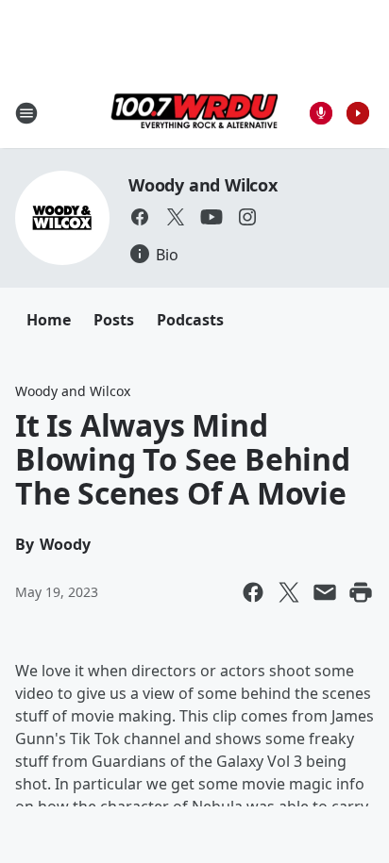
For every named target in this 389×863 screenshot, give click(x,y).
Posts (113, 319)
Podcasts (190, 319)
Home (48, 319)
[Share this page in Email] (325, 592)
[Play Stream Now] (358, 113)
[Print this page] (360, 592)
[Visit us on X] (175, 217)
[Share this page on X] (289, 592)
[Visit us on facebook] (139, 217)
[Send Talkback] (321, 113)
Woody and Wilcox (203, 185)
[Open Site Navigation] (26, 113)
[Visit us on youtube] (211, 217)
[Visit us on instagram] (247, 217)
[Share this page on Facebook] (253, 592)
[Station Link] (194, 113)
